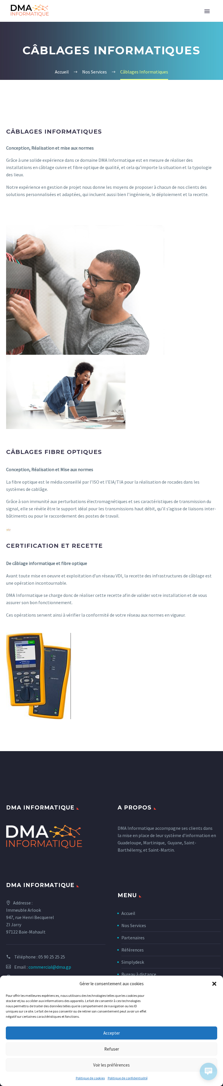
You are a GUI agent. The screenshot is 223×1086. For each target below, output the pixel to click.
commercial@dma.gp (49, 967)
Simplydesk (132, 962)
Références (132, 950)
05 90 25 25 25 (51, 957)
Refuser (111, 1049)
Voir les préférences (111, 1065)
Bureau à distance (138, 974)
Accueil (128, 913)
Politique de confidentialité (128, 1078)
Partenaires (133, 937)
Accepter (111, 1033)
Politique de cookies (90, 1078)
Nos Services (133, 925)
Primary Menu (207, 11)
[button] (214, 984)
